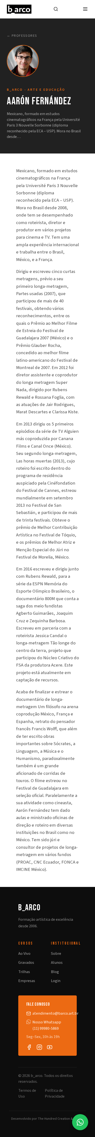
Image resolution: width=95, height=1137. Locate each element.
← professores (22, 36)
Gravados (26, 963)
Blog (55, 972)
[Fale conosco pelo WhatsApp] (80, 1122)
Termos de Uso (27, 1093)
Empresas (26, 981)
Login (55, 981)
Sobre (56, 954)
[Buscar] (55, 9)
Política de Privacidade (55, 1093)
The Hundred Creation (54, 1118)
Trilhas (24, 972)
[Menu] (85, 9)
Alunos (57, 963)
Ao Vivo (24, 954)
